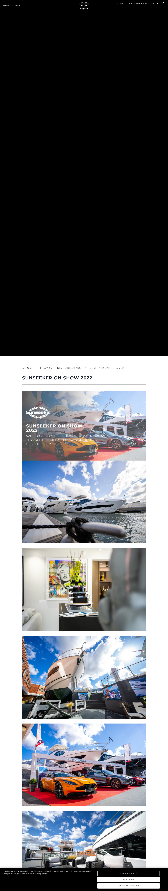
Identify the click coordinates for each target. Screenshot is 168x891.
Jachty (19, 5)
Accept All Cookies (128, 886)
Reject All (128, 880)
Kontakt (121, 3)
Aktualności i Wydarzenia (42, 368)
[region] (84, 879)
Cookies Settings (128, 873)
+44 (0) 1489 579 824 (138, 3)
